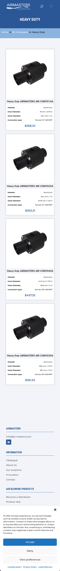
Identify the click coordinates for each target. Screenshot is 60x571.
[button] (55, 509)
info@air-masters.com (18, 436)
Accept (30, 542)
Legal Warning (45, 567)
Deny (30, 550)
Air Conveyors (20, 32)
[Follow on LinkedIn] (8, 442)
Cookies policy (15, 567)
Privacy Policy (30, 567)
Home (4, 32)
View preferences (30, 559)
